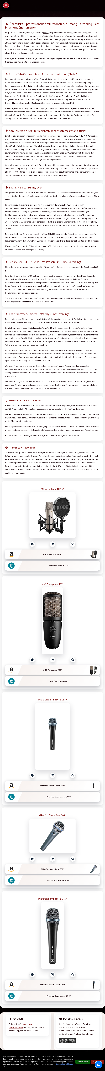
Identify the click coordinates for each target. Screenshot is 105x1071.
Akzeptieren (82, 1062)
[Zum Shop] (52, 544)
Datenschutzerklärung (64, 1064)
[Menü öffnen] (6, 5)
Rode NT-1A (29, 79)
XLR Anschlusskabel (16, 409)
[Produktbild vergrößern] (73, 544)
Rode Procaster (35, 328)
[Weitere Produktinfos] (32, 544)
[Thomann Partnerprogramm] (67, 1042)
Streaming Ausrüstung (89, 418)
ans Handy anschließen (79, 36)
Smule (45, 32)
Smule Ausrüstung (46, 430)
